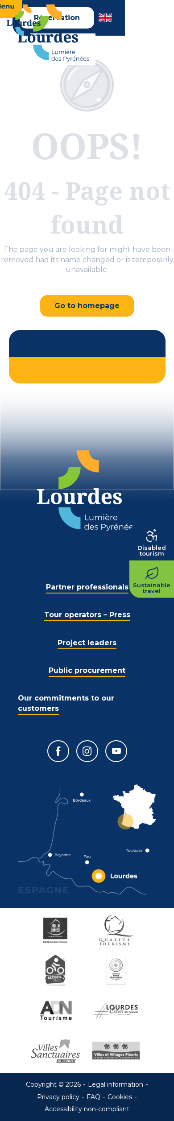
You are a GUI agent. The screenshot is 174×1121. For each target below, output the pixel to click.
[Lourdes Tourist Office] (53, 33)
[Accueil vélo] (57, 970)
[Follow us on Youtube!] (116, 751)
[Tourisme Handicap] (57, 930)
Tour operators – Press (87, 614)
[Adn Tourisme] (57, 1010)
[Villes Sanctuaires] (57, 1050)
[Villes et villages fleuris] (117, 1050)
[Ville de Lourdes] (117, 1010)
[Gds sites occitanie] (117, 970)
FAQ (93, 1097)
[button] (106, 18)
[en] (106, 18)
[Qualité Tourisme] (117, 930)
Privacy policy (58, 1097)
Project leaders (87, 643)
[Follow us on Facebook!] (58, 751)
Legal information (115, 1084)
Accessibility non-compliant (87, 1109)
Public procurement (87, 670)
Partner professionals (87, 587)
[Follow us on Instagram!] (87, 751)
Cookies (120, 1097)
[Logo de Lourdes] (87, 490)
